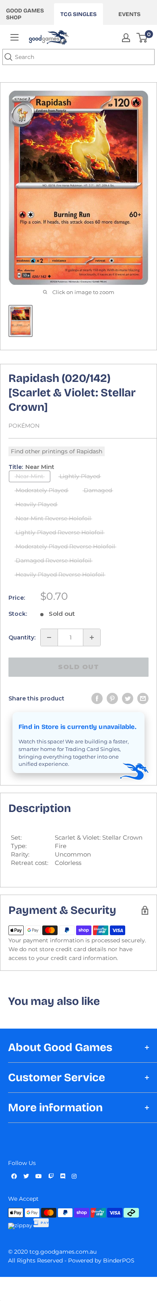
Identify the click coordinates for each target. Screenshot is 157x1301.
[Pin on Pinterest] (112, 698)
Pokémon (23, 425)
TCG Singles (78, 14)
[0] (142, 38)
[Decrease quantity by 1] (49, 637)
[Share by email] (143, 698)
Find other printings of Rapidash (56, 451)
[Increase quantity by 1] (91, 637)
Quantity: (21, 637)
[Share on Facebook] (97, 698)
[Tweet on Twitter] (127, 698)
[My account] (126, 37)
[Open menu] (14, 37)
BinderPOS (118, 1260)
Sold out (78, 667)
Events (129, 14)
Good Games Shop (25, 14)
